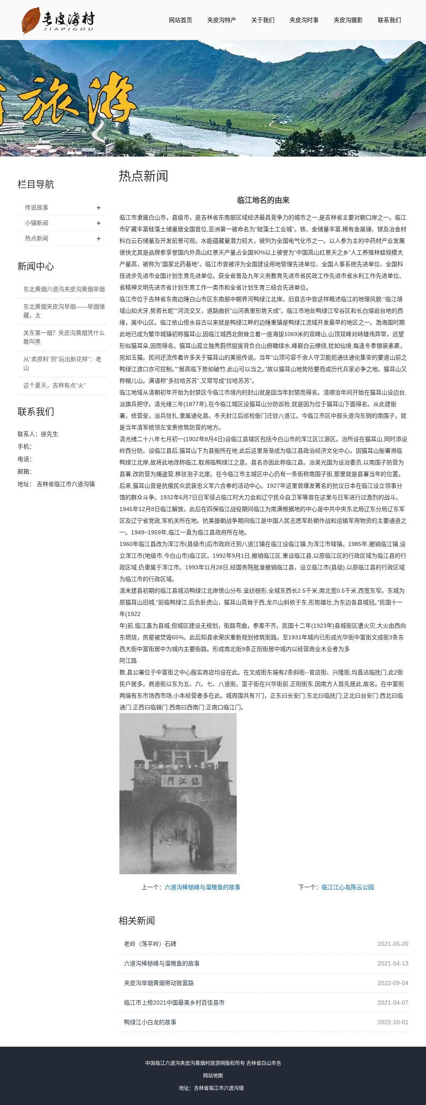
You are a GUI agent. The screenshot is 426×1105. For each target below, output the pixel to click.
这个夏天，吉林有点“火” (54, 385)
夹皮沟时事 (304, 20)
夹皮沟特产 (221, 20)
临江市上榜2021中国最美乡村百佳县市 (174, 1002)
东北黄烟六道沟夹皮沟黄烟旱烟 (64, 289)
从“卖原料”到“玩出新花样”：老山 (62, 363)
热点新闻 (36, 238)
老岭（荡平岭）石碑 (150, 943)
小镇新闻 (36, 223)
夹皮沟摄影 (348, 20)
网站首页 (180, 20)
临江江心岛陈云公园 (348, 887)
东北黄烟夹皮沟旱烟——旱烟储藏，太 (64, 311)
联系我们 (389, 20)
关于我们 (263, 20)
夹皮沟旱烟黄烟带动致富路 (159, 983)
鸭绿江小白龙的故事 (150, 1022)
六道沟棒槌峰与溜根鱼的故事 (202, 887)
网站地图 (213, 1076)
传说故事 (36, 207)
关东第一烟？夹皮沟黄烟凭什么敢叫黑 (64, 337)
